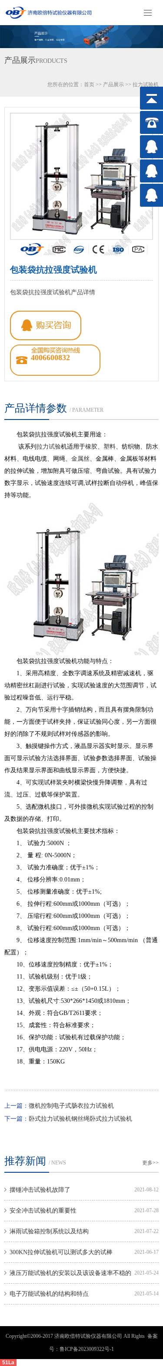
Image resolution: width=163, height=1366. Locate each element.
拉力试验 (49, 446)
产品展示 (113, 84)
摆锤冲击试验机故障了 (40, 1190)
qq (45, 325)
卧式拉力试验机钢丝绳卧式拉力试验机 (80, 1119)
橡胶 (91, 446)
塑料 (109, 446)
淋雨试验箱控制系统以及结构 (49, 1231)
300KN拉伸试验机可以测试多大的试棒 (61, 1252)
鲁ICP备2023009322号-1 (87, 1349)
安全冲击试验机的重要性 (43, 1210)
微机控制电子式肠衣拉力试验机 (71, 1106)
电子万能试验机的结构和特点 (49, 1294)
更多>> (150, 1163)
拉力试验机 (146, 84)
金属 (77, 458)
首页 (89, 84)
